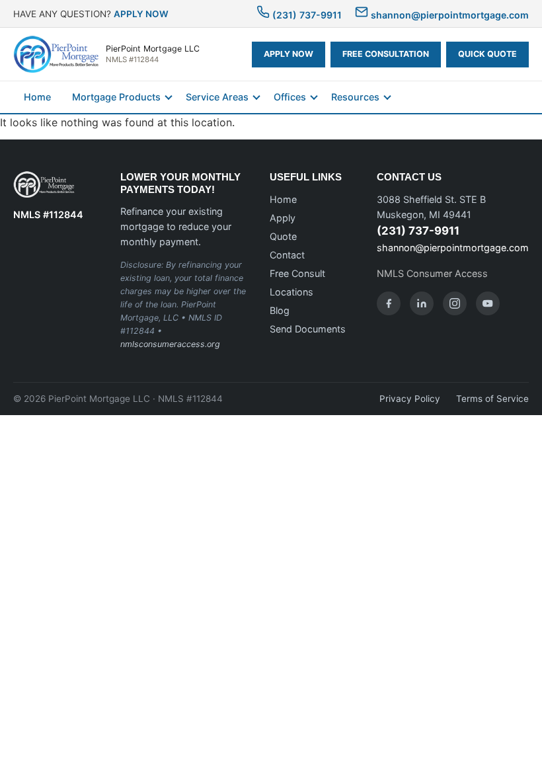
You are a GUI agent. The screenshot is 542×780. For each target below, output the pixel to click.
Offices (290, 96)
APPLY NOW (141, 14)
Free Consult (297, 273)
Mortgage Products (116, 96)
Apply (282, 217)
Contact (287, 254)
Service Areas (217, 96)
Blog (280, 310)
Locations (291, 291)
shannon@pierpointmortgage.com (448, 14)
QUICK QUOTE (487, 54)
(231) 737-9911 (306, 14)
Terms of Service (492, 398)
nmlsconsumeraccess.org (170, 344)
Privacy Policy (409, 398)
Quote (283, 236)
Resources (355, 96)
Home (37, 96)
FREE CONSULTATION (385, 54)
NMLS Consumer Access (432, 273)
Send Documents (308, 328)
